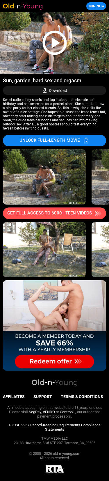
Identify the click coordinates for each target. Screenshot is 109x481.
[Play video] (54, 43)
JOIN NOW (96, 6)
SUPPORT (42, 396)
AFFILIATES (14, 396)
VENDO (49, 412)
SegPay (35, 412)
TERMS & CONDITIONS (82, 396)
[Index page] (36, 6)
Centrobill (67, 412)
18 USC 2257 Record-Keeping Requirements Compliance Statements (54, 427)
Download (58, 90)
